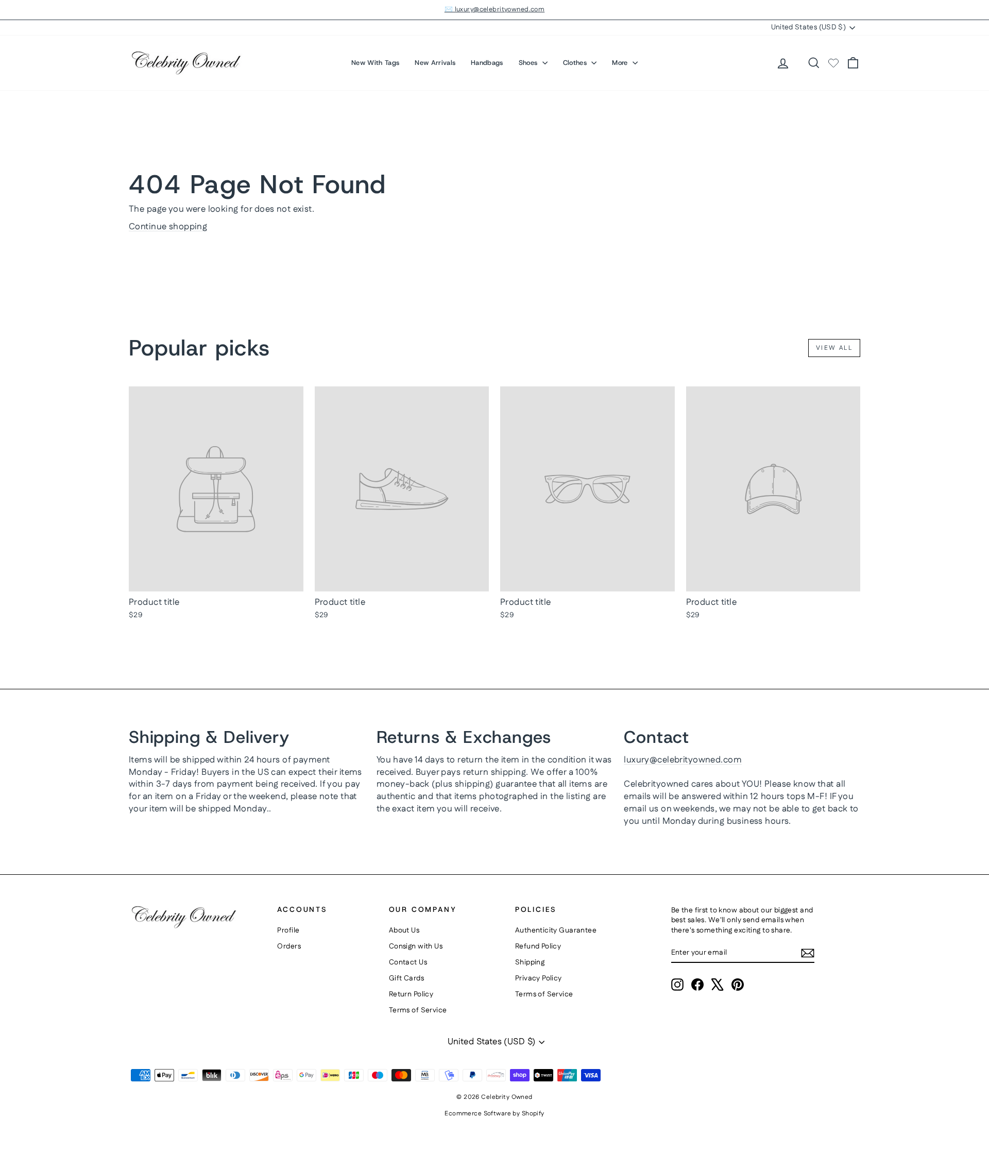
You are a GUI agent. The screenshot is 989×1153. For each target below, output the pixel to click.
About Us (404, 930)
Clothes (576, 62)
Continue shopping (168, 227)
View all (834, 348)
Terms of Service (418, 1010)
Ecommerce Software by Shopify (494, 1113)
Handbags (487, 62)
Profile (288, 930)
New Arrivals (435, 62)
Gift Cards (406, 978)
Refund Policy (538, 946)
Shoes (529, 62)
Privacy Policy (538, 978)
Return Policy (411, 994)
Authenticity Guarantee (555, 930)
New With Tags (375, 62)
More (621, 62)
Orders (289, 946)
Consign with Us (415, 946)
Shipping (529, 962)
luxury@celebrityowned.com (683, 760)
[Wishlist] (833, 63)
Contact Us (408, 962)
